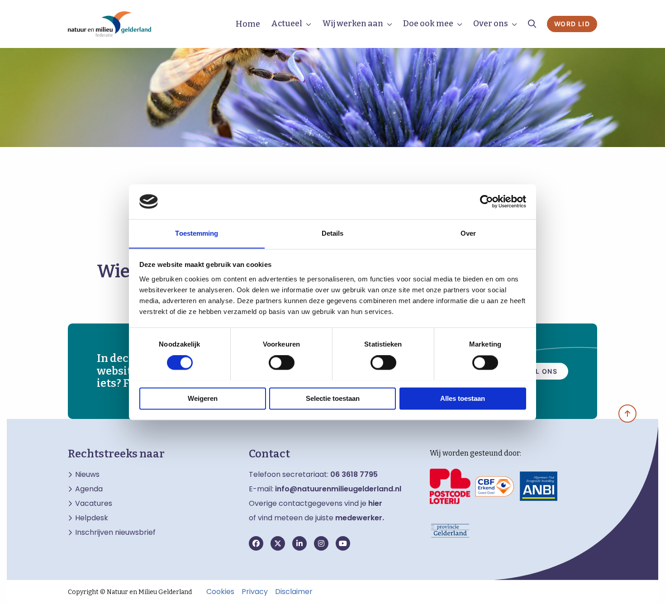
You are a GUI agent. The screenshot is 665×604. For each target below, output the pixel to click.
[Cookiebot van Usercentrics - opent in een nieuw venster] (486, 201)
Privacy (255, 591)
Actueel (286, 24)
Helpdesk (91, 518)
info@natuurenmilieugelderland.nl (338, 489)
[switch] (281, 362)
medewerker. (359, 518)
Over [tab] (468, 233)
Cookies (220, 591)
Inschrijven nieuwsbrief (115, 532)
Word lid (572, 24)
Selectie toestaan (333, 398)
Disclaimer (294, 591)
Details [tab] (333, 233)
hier (375, 503)
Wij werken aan (352, 24)
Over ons (490, 24)
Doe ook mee (428, 24)
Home (248, 24)
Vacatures (93, 503)
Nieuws (87, 474)
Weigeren (203, 398)
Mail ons (539, 371)
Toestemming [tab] (196, 233)
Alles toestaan (462, 398)
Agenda (89, 489)
